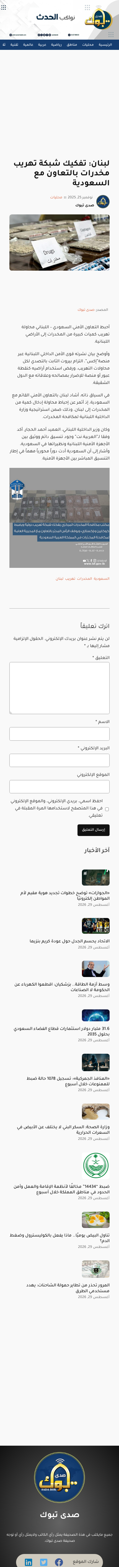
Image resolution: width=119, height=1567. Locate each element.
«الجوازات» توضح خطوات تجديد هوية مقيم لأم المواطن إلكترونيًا (64, 896)
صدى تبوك (86, 310)
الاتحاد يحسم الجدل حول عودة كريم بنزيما (70, 941)
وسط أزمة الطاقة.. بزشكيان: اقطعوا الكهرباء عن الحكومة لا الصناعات (61, 988)
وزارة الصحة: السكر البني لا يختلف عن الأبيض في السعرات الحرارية (63, 1130)
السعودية (102, 579)
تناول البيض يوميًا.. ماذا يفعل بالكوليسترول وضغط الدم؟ (59, 1238)
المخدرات (84, 579)
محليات (56, 198)
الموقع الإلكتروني (93, 775)
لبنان (59, 579)
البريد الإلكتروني (93, 748)
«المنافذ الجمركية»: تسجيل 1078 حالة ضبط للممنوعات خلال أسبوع (68, 1082)
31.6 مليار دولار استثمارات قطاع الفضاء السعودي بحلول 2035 (61, 1032)
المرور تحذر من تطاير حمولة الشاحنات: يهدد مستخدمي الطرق (67, 1288)
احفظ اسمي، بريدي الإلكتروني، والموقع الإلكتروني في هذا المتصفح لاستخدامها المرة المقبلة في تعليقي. (57, 808)
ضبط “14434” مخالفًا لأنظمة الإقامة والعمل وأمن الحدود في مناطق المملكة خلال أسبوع (61, 1190)
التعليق (101, 658)
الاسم (102, 722)
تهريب (70, 579)
